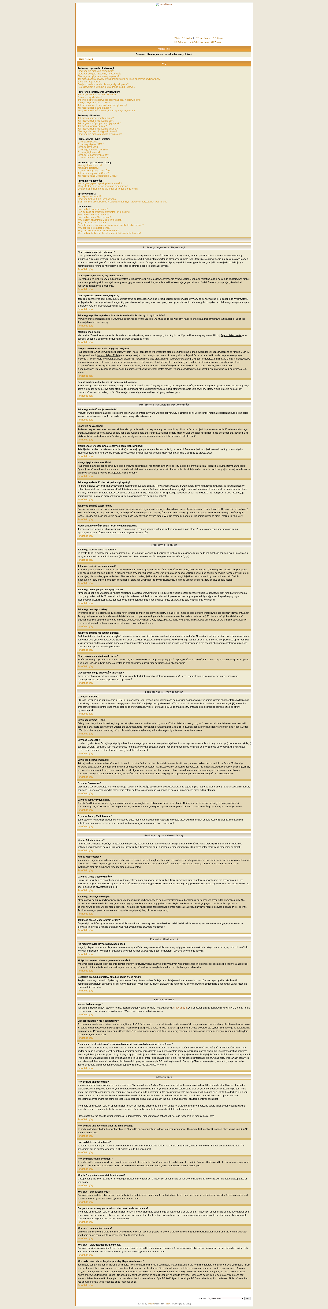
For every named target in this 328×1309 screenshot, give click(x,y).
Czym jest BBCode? (88, 141)
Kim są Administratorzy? (90, 165)
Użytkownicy (206, 38)
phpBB (151, 1304)
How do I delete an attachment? (94, 214)
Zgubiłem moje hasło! (89, 81)
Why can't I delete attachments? (94, 228)
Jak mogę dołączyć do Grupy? (93, 173)
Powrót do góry (85, 269)
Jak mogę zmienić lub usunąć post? (96, 120)
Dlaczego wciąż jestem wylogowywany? (98, 76)
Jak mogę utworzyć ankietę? (92, 126)
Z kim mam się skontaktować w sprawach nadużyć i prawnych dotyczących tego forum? (122, 201)
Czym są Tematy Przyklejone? (93, 155)
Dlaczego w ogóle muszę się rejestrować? (99, 73)
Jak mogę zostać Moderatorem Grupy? (97, 176)
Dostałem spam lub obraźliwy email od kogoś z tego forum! (108, 188)
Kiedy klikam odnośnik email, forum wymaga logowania (106, 110)
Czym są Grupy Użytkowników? (94, 170)
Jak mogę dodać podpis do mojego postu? (99, 123)
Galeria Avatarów (201, 42)
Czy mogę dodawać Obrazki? (93, 149)
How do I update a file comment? (94, 217)
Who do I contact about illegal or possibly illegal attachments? (109, 233)
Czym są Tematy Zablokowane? (94, 157)
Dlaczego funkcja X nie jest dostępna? (97, 199)
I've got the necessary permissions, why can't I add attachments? (111, 225)
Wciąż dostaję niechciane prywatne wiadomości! (103, 186)
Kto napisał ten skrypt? (89, 196)
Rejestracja (183, 42)
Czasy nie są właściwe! (90, 97)
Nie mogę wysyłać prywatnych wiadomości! (100, 183)
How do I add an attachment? (93, 209)
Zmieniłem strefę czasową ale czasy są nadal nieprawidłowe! (109, 100)
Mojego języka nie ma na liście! (94, 102)
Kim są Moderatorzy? (88, 168)
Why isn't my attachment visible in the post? (100, 220)
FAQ (178, 38)
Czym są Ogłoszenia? (89, 152)
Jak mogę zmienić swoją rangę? (94, 108)
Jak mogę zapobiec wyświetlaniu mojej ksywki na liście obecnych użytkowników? (119, 79)
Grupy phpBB (180, 1007)
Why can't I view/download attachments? (98, 230)
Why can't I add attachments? (93, 222)
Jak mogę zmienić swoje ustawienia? (97, 94)
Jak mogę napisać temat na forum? (96, 118)
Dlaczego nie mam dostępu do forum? (97, 131)
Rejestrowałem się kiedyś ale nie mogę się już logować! (106, 87)
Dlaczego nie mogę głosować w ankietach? (100, 134)
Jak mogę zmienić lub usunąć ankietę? (98, 128)
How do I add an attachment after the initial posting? (104, 212)
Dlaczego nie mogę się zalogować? (96, 71)
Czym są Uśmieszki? (88, 147)
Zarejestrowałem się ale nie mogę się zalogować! (103, 84)
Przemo (168, 1304)
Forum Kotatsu (85, 59)
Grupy (220, 38)
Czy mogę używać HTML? (91, 144)
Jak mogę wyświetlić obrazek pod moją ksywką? (102, 105)
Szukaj (189, 38)
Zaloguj (217, 42)
